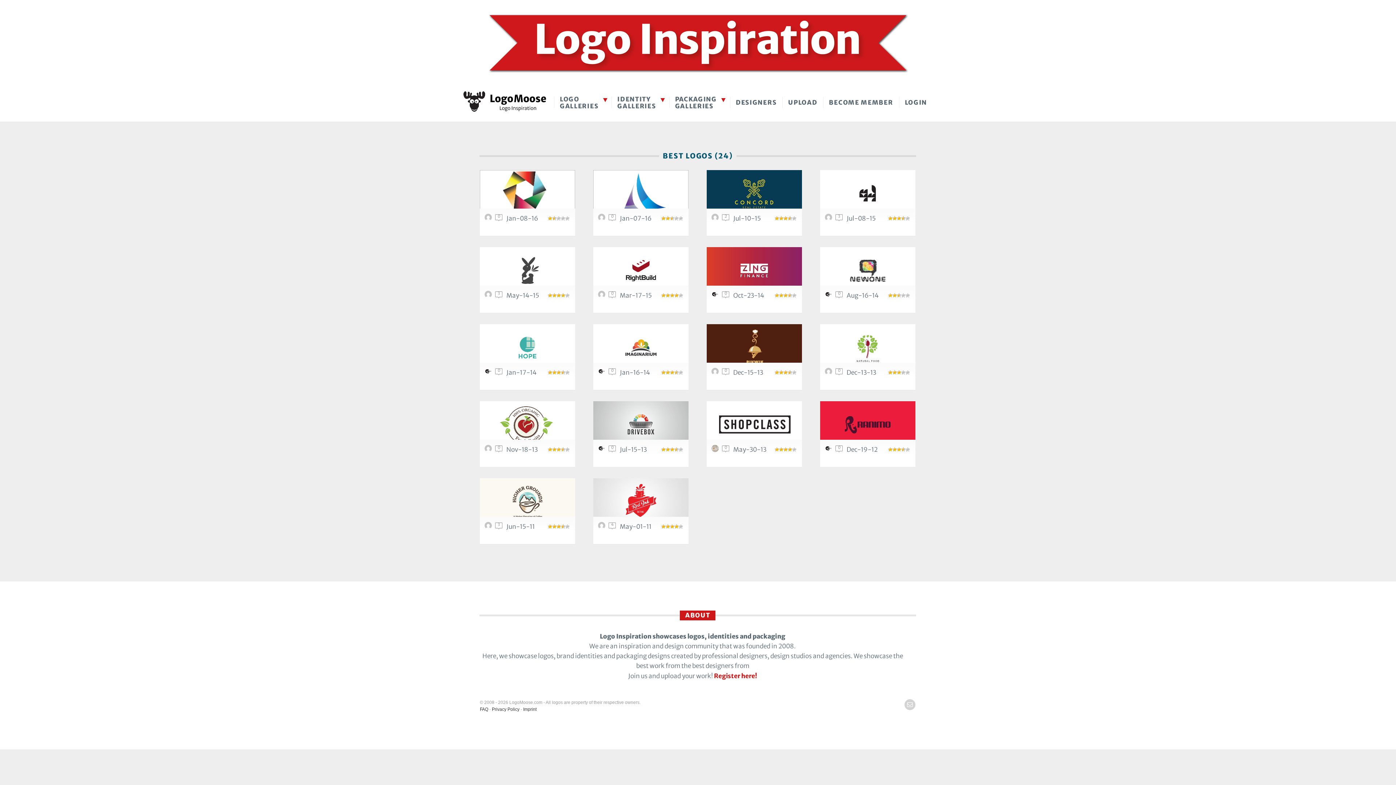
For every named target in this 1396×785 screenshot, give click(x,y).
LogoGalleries (579, 102)
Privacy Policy (506, 709)
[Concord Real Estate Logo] (754, 193)
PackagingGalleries (696, 102)
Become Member (861, 102)
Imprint (530, 709)
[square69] (603, 296)
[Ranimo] (867, 424)
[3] (641, 193)
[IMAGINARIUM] (641, 347)
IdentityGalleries (636, 102)
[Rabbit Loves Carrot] (527, 270)
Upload (802, 102)
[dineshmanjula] (489, 219)
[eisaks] (716, 296)
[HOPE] (527, 347)
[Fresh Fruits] (527, 424)
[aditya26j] (716, 219)
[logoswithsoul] (716, 450)
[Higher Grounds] (527, 501)
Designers (756, 102)
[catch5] (716, 373)
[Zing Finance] (754, 270)
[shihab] (489, 527)
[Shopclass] (754, 424)
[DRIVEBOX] (641, 424)
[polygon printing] (527, 193)
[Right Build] (641, 270)
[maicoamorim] (603, 527)
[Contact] (909, 704)
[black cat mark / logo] (867, 193)
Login (916, 102)
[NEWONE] (867, 270)
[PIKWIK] (754, 347)
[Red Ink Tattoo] (641, 501)
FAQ (484, 709)
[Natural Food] (867, 347)
